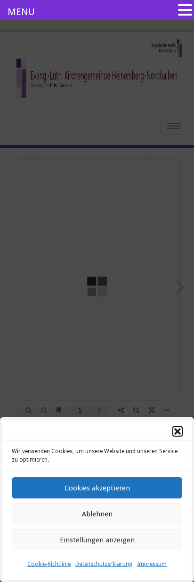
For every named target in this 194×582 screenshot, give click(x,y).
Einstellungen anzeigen (97, 540)
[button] (177, 431)
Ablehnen (97, 514)
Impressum (152, 564)
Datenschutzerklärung (103, 564)
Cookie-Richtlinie (49, 564)
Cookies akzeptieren (97, 488)
